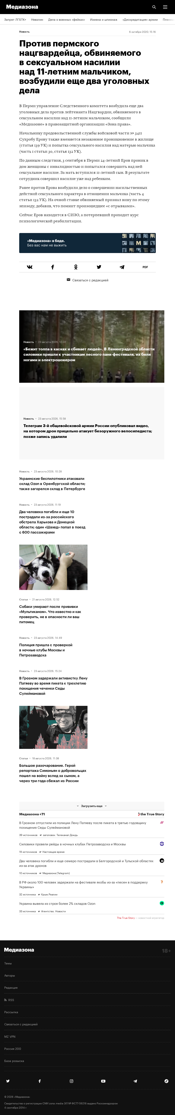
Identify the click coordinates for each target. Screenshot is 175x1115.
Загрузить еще (91, 806)
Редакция (11, 987)
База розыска (14, 1060)
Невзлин (37, 19)
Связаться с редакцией (90, 279)
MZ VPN (9, 1036)
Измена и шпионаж (103, 19)
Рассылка (11, 1011)
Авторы (9, 975)
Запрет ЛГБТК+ (15, 19)
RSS (10, 999)
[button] (165, 7)
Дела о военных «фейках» (66, 19)
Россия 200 (12, 1048)
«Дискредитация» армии (140, 19)
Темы (8, 963)
